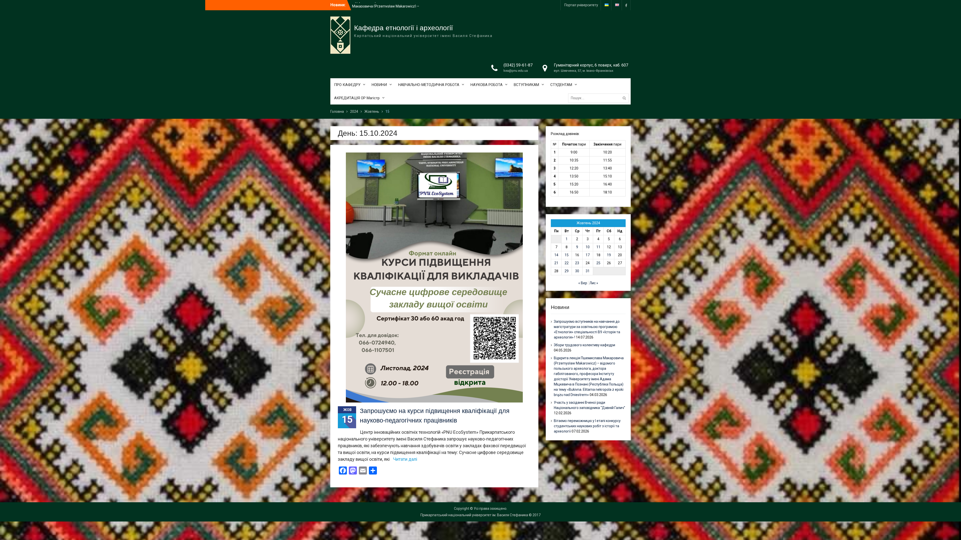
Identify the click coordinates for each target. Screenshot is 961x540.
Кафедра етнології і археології (403, 28)
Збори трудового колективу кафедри (382, 5)
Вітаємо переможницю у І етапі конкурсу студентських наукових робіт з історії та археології (587, 426)
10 (588, 247)
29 (567, 271)
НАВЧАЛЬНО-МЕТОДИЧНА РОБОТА (428, 84)
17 (588, 255)
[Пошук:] (599, 98)
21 (556, 263)
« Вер (582, 283)
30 (577, 271)
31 (588, 271)
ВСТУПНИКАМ (526, 84)
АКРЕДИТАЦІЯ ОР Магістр (357, 98)
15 (567, 255)
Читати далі (405, 459)
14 (556, 255)
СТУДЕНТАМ (561, 84)
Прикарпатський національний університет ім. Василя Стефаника (474, 515)
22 (567, 263)
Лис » (593, 283)
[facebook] (626, 5)
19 (609, 255)
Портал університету (581, 5)
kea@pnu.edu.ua (516, 70)
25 (598, 263)
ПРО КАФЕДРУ (347, 84)
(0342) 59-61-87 (518, 65)
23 (577, 263)
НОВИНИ (379, 84)
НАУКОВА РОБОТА (486, 84)
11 (598, 247)
